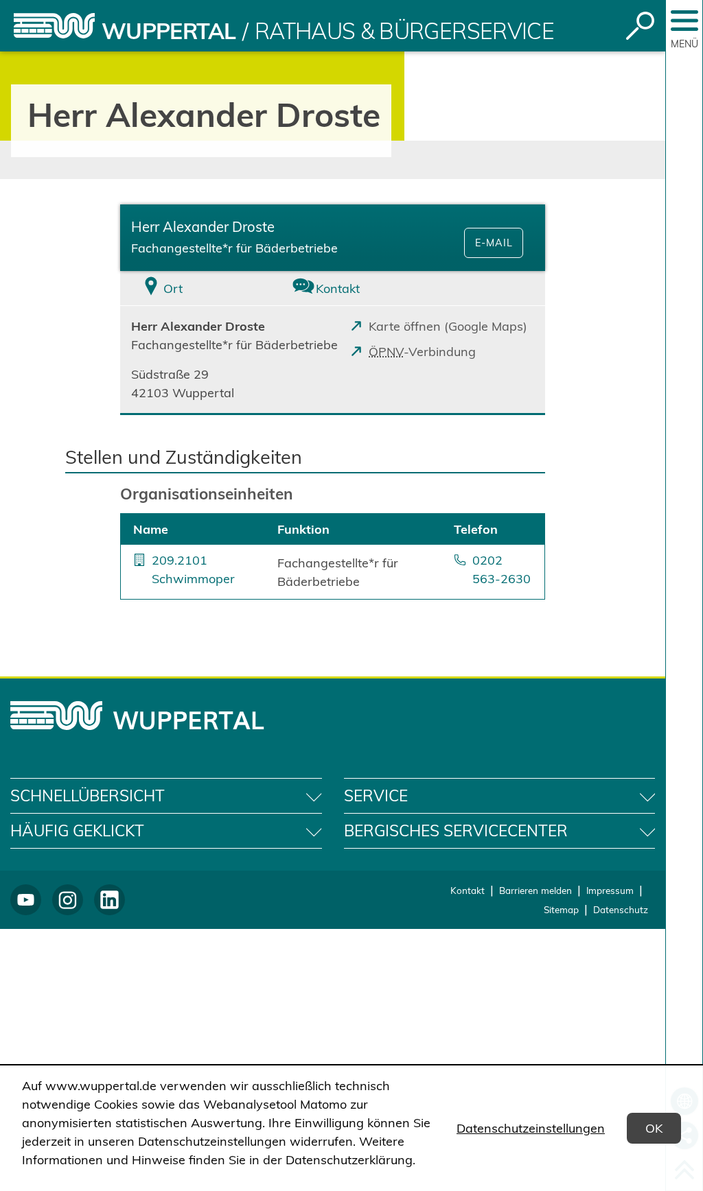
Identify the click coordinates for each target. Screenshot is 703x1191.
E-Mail (494, 243)
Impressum (610, 890)
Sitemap (561, 909)
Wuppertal (168, 31)
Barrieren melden (535, 890)
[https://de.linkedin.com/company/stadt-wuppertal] (109, 900)
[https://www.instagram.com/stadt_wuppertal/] (68, 900)
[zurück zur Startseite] (54, 25)
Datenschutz (620, 909)
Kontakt (467, 890)
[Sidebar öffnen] (684, 20)
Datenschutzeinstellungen (531, 1128)
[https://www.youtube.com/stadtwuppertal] (26, 900)
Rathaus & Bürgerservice (404, 31)
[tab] (191, 288)
